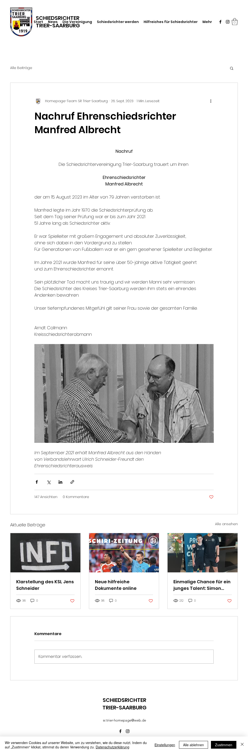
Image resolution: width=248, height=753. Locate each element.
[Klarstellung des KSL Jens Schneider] (45, 552)
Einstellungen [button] (165, 744)
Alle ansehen (226, 524)
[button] (235, 21)
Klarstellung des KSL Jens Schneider (45, 585)
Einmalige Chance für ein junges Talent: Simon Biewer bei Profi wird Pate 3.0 (202, 585)
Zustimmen (223, 744)
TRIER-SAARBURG (58, 25)
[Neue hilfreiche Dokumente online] (124, 552)
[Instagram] (227, 21)
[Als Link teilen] (72, 482)
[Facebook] (220, 21)
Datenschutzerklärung (112, 747)
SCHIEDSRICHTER (124, 700)
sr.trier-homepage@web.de (124, 720)
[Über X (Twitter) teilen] (48, 482)
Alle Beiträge (21, 68)
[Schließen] (242, 744)
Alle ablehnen (193, 744)
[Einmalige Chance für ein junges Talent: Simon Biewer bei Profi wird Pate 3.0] (203, 552)
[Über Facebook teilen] (36, 482)
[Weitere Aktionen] (211, 101)
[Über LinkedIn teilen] (60, 482)
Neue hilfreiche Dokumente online (116, 585)
